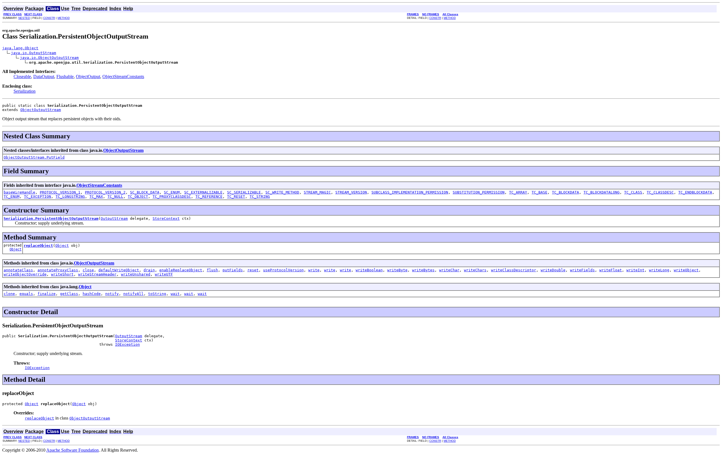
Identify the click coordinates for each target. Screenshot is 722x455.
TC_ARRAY (518, 192)
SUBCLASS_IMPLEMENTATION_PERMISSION (409, 192)
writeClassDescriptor (513, 270)
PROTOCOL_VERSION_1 (60, 192)
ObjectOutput (88, 76)
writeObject (686, 270)
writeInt (635, 270)
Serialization (25, 91)
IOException (127, 344)
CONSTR (49, 17)
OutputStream (114, 218)
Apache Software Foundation (72, 450)
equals (26, 294)
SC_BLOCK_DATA (144, 192)
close (88, 270)
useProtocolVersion (283, 270)
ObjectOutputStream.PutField (34, 157)
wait (175, 294)
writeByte (397, 270)
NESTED (24, 17)
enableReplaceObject (180, 270)
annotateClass (18, 270)
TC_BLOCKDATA (565, 192)
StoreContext (166, 218)
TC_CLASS (633, 192)
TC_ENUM (11, 196)
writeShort (62, 274)
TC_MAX (96, 196)
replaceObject (38, 245)
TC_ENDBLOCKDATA (695, 192)
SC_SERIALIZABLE (244, 192)
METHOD (64, 17)
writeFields (582, 270)
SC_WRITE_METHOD (282, 192)
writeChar (449, 270)
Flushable (65, 76)
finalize (47, 294)
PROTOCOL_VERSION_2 (105, 192)
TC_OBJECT (138, 196)
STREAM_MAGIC (317, 192)
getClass (69, 294)
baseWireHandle (19, 192)
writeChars (475, 270)
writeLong (659, 270)
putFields (233, 270)
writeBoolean (369, 270)
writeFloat (610, 270)
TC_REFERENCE (209, 196)
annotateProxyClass (58, 270)
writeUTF (164, 274)
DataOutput (43, 76)
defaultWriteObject (118, 270)
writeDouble (553, 270)
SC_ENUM (172, 192)
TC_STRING (260, 196)
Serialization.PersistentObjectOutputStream (51, 218)
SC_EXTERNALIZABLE (203, 192)
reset (253, 270)
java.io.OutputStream (33, 53)
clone (9, 294)
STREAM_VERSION (351, 192)
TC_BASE (539, 192)
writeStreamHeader (97, 274)
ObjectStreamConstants (123, 76)
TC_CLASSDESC (660, 192)
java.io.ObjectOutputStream (49, 58)
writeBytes (423, 270)
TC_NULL (115, 196)
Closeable (22, 76)
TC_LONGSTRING (70, 196)
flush (212, 270)
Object (15, 249)
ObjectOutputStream (40, 110)
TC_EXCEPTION (37, 196)
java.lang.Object (20, 48)
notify (112, 294)
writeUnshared (135, 274)
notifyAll (133, 294)
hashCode (92, 294)
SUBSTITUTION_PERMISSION (479, 192)
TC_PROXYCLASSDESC (172, 196)
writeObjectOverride (25, 274)
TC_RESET (236, 196)
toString (157, 294)
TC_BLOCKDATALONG (602, 192)
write (314, 270)
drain (149, 270)
